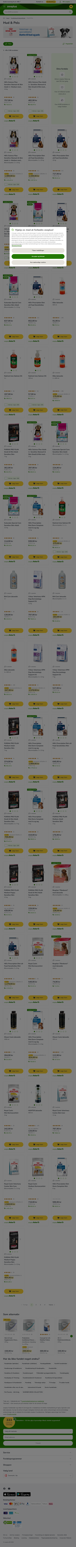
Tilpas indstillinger (38, 250)
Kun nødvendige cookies (38, 262)
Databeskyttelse (16, 245)
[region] (38, 246)
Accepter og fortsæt (38, 256)
